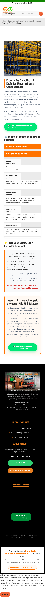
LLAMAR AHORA (20, 463)
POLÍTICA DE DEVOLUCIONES (21, 516)
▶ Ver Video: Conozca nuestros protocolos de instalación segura (22, 286)
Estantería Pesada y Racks (21, 428)
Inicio (4, 21)
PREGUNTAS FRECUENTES (20, 470)
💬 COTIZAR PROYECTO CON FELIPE (22, 347)
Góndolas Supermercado (21, 433)
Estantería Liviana (21, 437)
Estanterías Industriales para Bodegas (24, 21)
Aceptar (5, 594)
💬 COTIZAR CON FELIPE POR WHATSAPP (20, 127)
